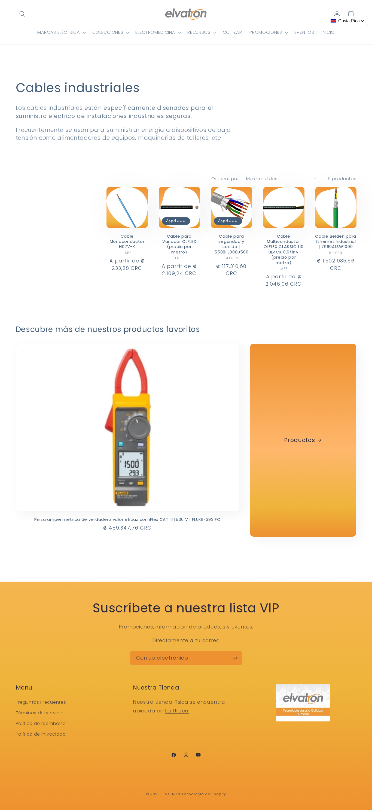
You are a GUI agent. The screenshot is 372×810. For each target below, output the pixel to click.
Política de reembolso (41, 723)
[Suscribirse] (235, 658)
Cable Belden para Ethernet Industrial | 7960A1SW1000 (335, 241)
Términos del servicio (40, 713)
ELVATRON (171, 793)
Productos (299, 440)
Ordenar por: (225, 179)
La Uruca (177, 710)
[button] (23, 14)
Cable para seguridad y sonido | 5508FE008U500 (231, 244)
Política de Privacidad (41, 734)
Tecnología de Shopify (204, 793)
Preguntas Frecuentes (41, 702)
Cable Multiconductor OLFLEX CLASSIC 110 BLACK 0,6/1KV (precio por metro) (284, 249)
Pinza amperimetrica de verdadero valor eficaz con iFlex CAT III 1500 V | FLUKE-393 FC (127, 519)
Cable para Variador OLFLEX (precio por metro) (179, 244)
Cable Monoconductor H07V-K (127, 241)
